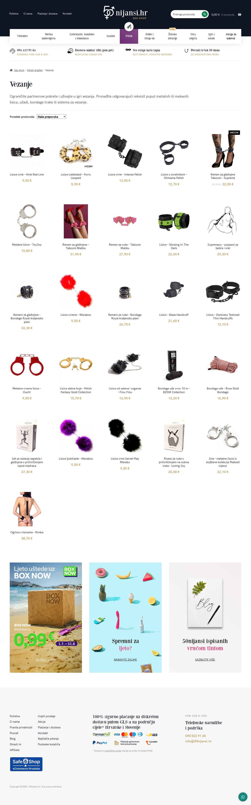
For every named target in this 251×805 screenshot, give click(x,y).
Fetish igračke (34, 70)
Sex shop (19, 70)
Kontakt (67, 13)
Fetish (129, 36)
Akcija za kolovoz (230, 36)
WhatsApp (243, 797)
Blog (12, 738)
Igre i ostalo (211, 36)
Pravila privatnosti (21, 727)
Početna (13, 13)
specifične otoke (113, 750)
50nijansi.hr (125, 13)
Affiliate (14, 750)
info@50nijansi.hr (198, 741)
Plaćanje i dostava (47, 13)
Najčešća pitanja (48, 738)
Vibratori (22, 36)
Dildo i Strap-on (149, 36)
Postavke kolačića (49, 744)
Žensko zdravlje (172, 36)
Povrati (14, 733)
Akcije (42, 721)
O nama (28, 13)
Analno (110, 36)
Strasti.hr (15, 744)
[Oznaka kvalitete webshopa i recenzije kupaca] (26, 764)
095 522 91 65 (26, 50)
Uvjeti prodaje (46, 716)
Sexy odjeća (193, 36)
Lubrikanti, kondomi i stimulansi (82, 36)
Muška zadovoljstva (48, 36)
